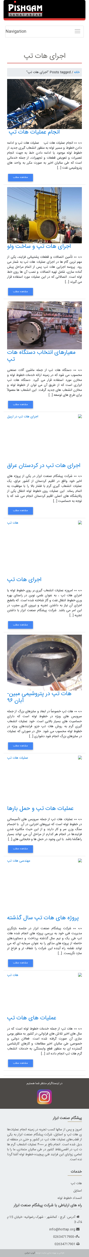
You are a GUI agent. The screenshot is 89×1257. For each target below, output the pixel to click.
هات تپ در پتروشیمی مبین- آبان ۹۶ (39, 697)
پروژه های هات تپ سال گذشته (43, 918)
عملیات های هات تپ (31, 1018)
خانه (77, 72)
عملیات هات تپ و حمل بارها (40, 808)
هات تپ (76, 1183)
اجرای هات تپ (24, 580)
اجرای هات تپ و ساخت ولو (39, 246)
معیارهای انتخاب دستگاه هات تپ (41, 356)
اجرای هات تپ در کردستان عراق (43, 466)
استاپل (77, 1191)
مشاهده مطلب (20, 177)
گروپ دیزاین (30, 1253)
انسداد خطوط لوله (69, 1198)
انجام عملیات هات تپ (33, 132)
